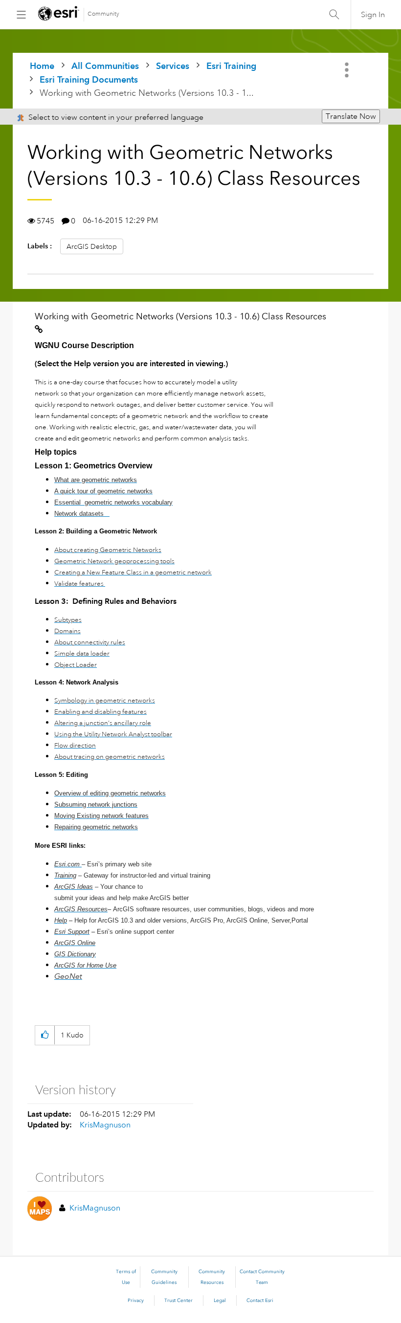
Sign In (373, 15)
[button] (44, 1035)
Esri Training (231, 66)
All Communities (105, 66)
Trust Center (178, 1300)
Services (172, 66)
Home (42, 66)
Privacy (136, 1300)
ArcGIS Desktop (92, 246)
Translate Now (351, 116)
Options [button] (347, 70)
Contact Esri (259, 1300)
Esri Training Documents (89, 79)
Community (103, 14)
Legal (220, 1300)
